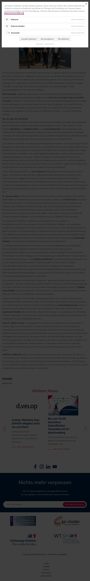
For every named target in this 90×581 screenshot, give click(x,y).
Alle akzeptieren (47, 39)
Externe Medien (18, 26)
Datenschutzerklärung (14, 13)
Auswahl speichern (29, 39)
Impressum (40, 44)
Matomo (14, 19)
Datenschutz (49, 44)
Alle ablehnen (63, 39)
